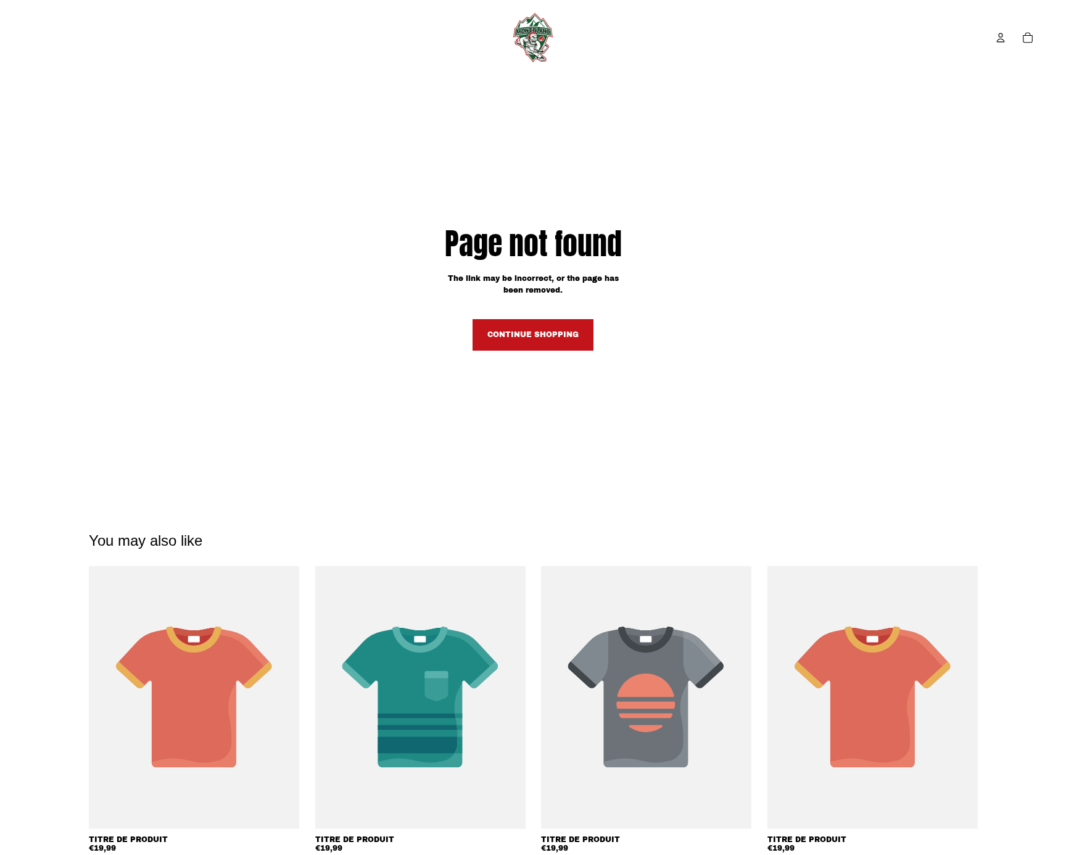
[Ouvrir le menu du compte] (1000, 37)
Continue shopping (533, 334)
